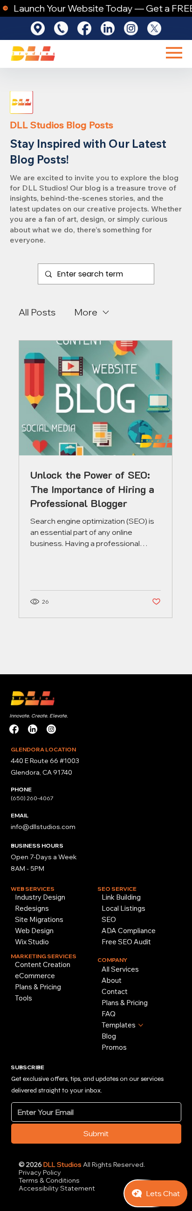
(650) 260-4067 (32, 798)
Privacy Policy (40, 1172)
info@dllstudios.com (43, 827)
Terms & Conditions (50, 1180)
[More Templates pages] (140, 1025)
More (85, 312)
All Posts (37, 312)
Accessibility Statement (57, 1188)
